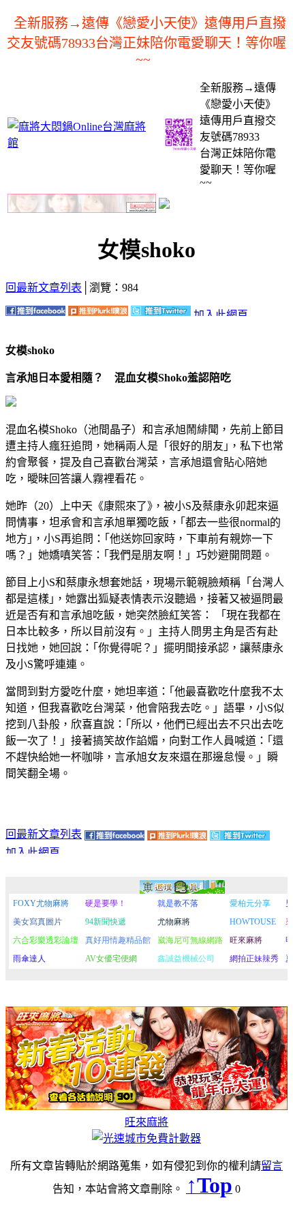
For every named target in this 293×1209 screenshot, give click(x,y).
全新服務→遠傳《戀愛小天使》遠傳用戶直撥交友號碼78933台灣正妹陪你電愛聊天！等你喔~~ (146, 41)
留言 (272, 1165)
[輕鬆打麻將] (164, 205)
